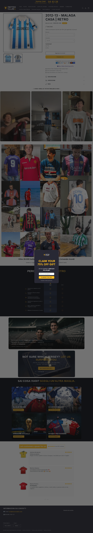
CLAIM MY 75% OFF (46, 277)
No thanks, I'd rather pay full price (46, 280)
